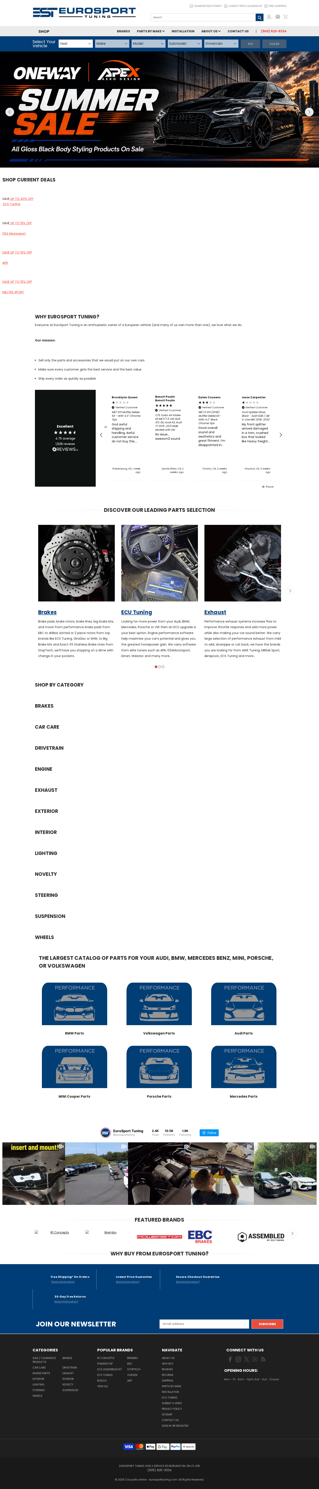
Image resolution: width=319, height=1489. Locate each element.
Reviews (167, 1369)
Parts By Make (171, 1386)
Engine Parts (41, 1373)
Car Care (39, 1367)
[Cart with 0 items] (285, 17)
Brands (123, 31)
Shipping (167, 1380)
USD (238, 1392)
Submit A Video (172, 1403)
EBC (129, 1363)
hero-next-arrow (309, 112)
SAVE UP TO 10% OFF (17, 252)
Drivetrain (69, 1367)
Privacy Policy (172, 1409)
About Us (209, 31)
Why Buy (167, 1363)
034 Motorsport (14, 233)
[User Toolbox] (269, 17)
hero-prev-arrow (9, 112)
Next (290, 590)
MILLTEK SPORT (13, 292)
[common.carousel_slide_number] (159, 109)
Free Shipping (277, 6)
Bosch (102, 1380)
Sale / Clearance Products (44, 1360)
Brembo (132, 1358)
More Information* (128, 1282)
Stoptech (133, 1369)
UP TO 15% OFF (21, 223)
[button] (279, 17)
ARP (129, 1380)
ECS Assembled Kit (109, 1369)
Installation (183, 31)
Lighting (38, 1384)
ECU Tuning (169, 1397)
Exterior (38, 1379)
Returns (167, 1375)
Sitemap (167, 1414)
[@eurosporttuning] (105, 1132)
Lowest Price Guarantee (245, 6)
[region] (191, 434)
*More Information (63, 1282)
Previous (29, 590)
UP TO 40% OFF (21, 199)
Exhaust (68, 1373)
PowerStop (105, 1363)
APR (5, 263)
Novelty (67, 1384)
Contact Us (238, 31)
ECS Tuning (11, 204)
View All (102, 1386)
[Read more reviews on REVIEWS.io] (65, 449)
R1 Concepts (105, 1358)
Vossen (132, 1375)
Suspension (70, 1390)
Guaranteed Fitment (208, 6)
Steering (39, 1390)
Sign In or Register (175, 1426)
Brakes (67, 1358)
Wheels (37, 1396)
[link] (74, 1009)
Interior (68, 1379)
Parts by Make (149, 31)
